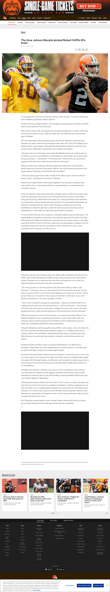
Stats (7, 544)
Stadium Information (100, 549)
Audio (22, 536)
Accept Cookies (98, 585)
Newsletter (100, 541)
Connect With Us (100, 546)
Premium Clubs (39, 542)
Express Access (39, 551)
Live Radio (22, 539)
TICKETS (39, 525)
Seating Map (39, 545)
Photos (22, 534)
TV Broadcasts (22, 546)
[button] (55, 252)
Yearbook (7, 555)
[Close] (107, 585)
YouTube (22, 552)
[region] (55, 585)
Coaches (7, 531)
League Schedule (59, 538)
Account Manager (39, 535)
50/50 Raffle (80, 552)
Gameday (80, 532)
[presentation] (107, 513)
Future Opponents (59, 535)
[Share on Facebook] (76, 50)
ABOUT (100, 525)
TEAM (7, 525)
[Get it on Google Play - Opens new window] (60, 570)
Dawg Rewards (80, 549)
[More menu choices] (53, 18)
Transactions (7, 541)
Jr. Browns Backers (80, 544)
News (22, 528)
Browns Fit (100, 532)
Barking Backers (80, 546)
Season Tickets (39, 532)
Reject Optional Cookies (84, 585)
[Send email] (83, 50)
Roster (7, 528)
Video (22, 531)
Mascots (81, 538)
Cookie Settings (70, 585)
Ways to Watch (22, 549)
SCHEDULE (59, 525)
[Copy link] (86, 49)
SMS (100, 544)
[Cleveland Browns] (55, 577)
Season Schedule (59, 528)
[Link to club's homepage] (5, 18)
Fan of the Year (80, 535)
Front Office (7, 549)
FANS (80, 525)
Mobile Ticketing (39, 548)
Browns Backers (80, 541)
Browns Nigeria (100, 535)
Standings (7, 546)
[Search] (79, 18)
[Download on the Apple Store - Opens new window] (48, 569)
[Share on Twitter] (79, 50)
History (7, 552)
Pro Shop (100, 538)
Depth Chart (7, 534)
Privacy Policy (37, 590)
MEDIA (22, 525)
